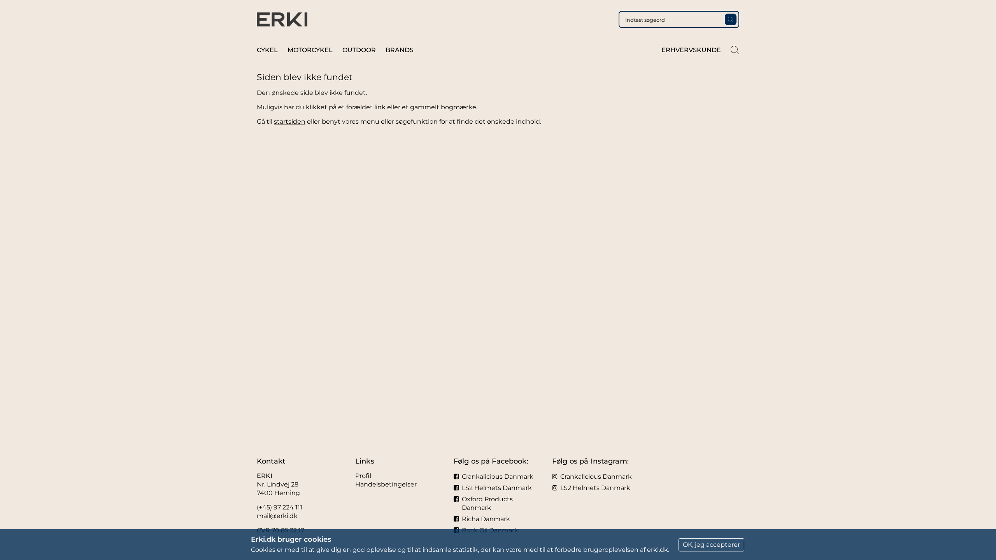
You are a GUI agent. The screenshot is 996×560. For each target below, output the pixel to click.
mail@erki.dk (277, 516)
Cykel (267, 50)
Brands (400, 50)
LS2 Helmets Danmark (497, 488)
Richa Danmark (486, 519)
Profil (363, 476)
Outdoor (359, 50)
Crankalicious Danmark (497, 476)
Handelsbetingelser (386, 484)
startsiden (289, 121)
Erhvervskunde (691, 50)
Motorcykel (310, 50)
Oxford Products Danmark (487, 503)
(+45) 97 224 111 (279, 507)
